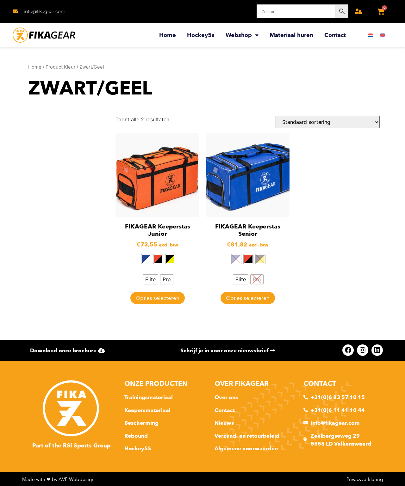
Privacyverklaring (364, 479)
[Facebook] (348, 350)
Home (167, 35)
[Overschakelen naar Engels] (383, 35)
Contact (335, 35)
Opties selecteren (157, 298)
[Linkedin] (377, 350)
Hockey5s (201, 35)
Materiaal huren (291, 35)
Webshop (239, 35)
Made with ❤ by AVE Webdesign (58, 479)
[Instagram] (362, 350)
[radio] (146, 259)
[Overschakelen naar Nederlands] (370, 35)
